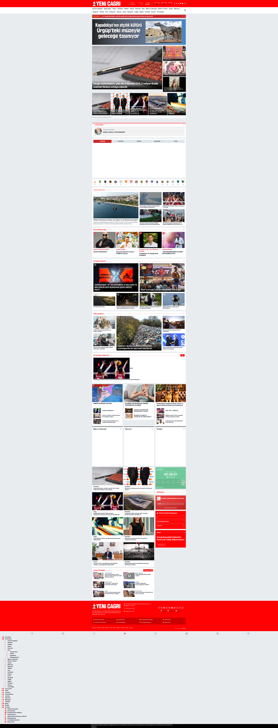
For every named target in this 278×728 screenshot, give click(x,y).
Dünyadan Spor (14, 657)
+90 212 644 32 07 (130, 608)
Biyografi (130, 12)
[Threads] (177, 608)
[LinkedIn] (169, 608)
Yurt (106, 12)
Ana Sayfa (8, 637)
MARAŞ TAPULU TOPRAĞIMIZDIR (114, 132)
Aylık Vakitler (160, 487)
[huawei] (178, 611)
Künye (7, 703)
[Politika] (184, 429)
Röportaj (177, 8)
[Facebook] (159, 608)
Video (7, 690)
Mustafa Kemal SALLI (108, 129)
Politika (126, 8)
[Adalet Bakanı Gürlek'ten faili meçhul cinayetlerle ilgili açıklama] (107, 526)
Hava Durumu (122, 619)
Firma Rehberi (9, 694)
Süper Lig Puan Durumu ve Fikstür (17, 716)
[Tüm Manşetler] (184, 190)
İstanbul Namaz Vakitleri (147, 619)
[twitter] (63, 633)
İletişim (7, 705)
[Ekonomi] (152, 429)
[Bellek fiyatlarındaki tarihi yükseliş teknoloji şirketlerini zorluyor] (139, 551)
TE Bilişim (184, 628)
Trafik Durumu (167, 619)
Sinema (153, 12)
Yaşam (171, 8)
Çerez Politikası (177, 725)
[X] (161, 608)
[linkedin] (248, 633)
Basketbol (13, 655)
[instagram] (94, 633)
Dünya (132, 8)
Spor (143, 8)
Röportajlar (107, 8)
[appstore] (164, 611)
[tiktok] (186, 633)
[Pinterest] (164, 608)
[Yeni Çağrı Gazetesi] (106, 3)
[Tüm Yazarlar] (184, 125)
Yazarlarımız (99, 125)
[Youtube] (172, 608)
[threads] (217, 633)
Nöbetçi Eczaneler (99, 619)
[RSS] (182, 608)
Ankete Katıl (161, 545)
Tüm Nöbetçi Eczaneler (171, 507)
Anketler (7, 701)
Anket (114, 8)
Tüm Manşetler (121, 622)
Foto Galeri (8, 688)
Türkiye (101, 12)
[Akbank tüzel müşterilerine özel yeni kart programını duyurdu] (139, 526)
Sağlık (136, 12)
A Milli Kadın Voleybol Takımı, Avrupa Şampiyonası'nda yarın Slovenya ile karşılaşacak (116, 379)
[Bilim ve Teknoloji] (120, 429)
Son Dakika (160, 12)
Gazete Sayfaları (97, 8)
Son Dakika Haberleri (146, 622)
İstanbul (147, 12)
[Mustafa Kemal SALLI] (98, 131)
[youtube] (125, 633)
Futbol (12, 653)
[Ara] (185, 4)
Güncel (119, 12)
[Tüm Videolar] (184, 313)
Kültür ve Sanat (163, 8)
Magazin (95, 12)
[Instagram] (167, 608)
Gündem (120, 8)
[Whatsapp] (180, 608)
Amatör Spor (14, 651)
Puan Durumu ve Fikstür (100, 622)
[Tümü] (184, 229)
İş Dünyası (112, 12)
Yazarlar (7, 692)
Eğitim (142, 12)
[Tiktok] (174, 608)
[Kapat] (277, 725)
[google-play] (171, 611)
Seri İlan (7, 696)
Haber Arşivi (167, 622)
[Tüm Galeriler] (184, 261)
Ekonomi (138, 8)
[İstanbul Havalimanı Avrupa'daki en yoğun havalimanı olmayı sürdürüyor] (139, 501)
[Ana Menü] (185, 10)
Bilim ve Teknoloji (151, 8)
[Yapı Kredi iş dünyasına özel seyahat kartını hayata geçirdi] (139, 476)
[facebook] (32, 633)
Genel (124, 12)
